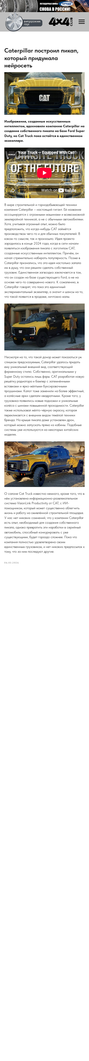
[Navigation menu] (82, 22)
